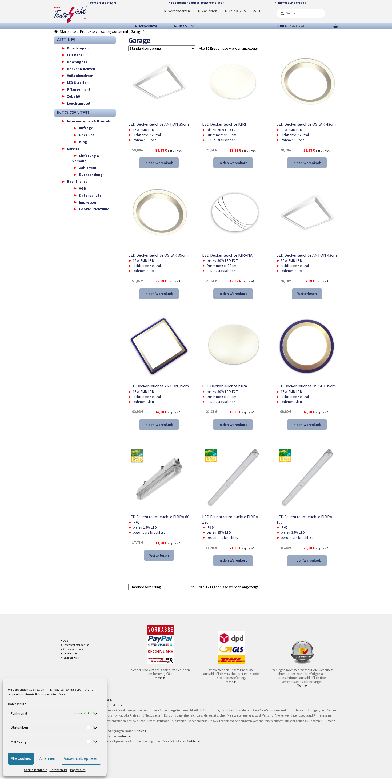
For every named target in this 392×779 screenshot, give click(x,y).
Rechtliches (77, 181)
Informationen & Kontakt (89, 120)
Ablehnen (47, 758)
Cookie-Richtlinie (35, 770)
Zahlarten (87, 167)
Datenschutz (17, 704)
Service (73, 148)
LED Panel (75, 54)
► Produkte (145, 26)
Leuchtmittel (78, 103)
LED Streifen (78, 82)
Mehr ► (160, 677)
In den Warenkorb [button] (159, 162)
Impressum (78, 770)
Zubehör (74, 96)
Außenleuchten (80, 75)
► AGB (64, 640)
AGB (82, 188)
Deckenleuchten (81, 68)
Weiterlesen (307, 293)
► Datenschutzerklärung (74, 645)
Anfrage (86, 127)
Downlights (77, 61)
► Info (180, 26)
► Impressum (68, 653)
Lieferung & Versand (85, 158)
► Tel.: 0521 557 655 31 (242, 11)
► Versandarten (177, 11)
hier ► (142, 731)
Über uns (86, 134)
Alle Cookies (21, 758)
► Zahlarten (207, 11)
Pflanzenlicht (78, 89)
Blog (83, 141)
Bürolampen (78, 48)
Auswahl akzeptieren (81, 758)
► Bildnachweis (69, 657)
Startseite (68, 31)
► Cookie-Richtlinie (71, 649)
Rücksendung (91, 174)
